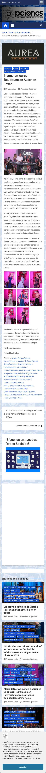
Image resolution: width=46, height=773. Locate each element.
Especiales (24, 68)
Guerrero (20, 383)
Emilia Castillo (10, 383)
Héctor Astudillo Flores (13, 386)
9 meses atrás (12, 616)
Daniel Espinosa (10, 367)
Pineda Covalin (10, 395)
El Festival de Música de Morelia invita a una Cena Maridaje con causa (21, 609)
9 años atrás (11, 89)
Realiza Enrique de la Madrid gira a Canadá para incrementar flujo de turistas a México (24, 414)
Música (32, 597)
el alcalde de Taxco (34, 370)
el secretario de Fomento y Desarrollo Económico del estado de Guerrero (19, 378)
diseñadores (22, 367)
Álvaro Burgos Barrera (21, 358)
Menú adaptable (41, 2)
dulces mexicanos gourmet (15, 370)
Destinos (7, 68)
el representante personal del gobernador (20, 373)
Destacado (22, 587)
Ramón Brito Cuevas (24, 395)
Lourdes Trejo (22, 389)
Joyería (26, 386)
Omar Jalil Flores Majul (13, 392)
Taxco (7, 398)
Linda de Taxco (10, 389)
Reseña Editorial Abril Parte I (28, 426)
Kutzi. (31, 386)
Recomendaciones (11, 600)
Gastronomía (9, 597)
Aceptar (23, 767)
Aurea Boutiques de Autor (14, 364)
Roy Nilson (38, 395)
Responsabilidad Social (29, 600)
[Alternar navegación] (12, 25)
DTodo (15, 68)
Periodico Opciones (28, 89)
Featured (30, 594)
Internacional (22, 597)
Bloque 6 (29, 364)
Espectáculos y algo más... (14, 72)
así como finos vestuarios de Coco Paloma (21, 361)
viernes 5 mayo (16, 398)
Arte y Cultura (10, 587)
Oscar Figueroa (29, 392)
